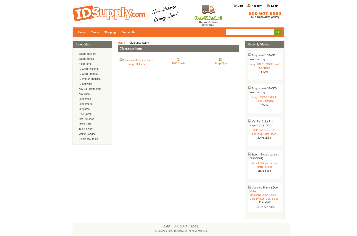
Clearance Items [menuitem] (88, 139)
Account (257, 5)
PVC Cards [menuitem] (85, 114)
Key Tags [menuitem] (84, 94)
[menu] (92, 96)
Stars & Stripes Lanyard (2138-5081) (265, 165)
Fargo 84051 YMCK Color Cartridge (264, 66)
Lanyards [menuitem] (84, 109)
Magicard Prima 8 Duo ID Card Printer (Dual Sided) (264, 196)
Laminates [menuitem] (85, 99)
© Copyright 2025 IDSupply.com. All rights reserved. (181, 230)
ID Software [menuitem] (85, 84)
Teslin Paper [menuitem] (86, 129)
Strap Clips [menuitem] (85, 124)
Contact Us (128, 32)
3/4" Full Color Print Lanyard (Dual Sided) (264, 132)
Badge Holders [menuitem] (87, 53)
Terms (95, 32)
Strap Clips (220, 63)
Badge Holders (136, 64)
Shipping (110, 32)
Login (275, 5)
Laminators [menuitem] (85, 104)
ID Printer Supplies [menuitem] (90, 79)
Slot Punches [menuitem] (86, 119)
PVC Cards (178, 63)
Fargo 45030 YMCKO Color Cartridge (264, 99)
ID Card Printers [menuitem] (88, 74)
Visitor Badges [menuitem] (87, 134)
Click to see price (265, 207)
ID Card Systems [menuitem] (89, 69)
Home (82, 32)
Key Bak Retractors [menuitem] (90, 89)
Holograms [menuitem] (85, 63)
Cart (240, 5)
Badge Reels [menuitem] (86, 58)
